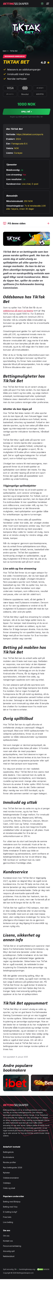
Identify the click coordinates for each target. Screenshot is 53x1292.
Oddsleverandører (11, 1178)
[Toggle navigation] (47, 3)
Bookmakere (8, 1157)
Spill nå (26, 111)
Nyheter (6, 1173)
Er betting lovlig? (10, 1212)
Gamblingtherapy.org (27, 1269)
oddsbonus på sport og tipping (18, 310)
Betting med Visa (10, 1207)
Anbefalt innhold (11, 1146)
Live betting (8, 1222)
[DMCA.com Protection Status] (43, 1269)
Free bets (7, 1217)
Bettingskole (8, 1152)
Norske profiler (9, 1162)
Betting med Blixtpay (11, 1202)
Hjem (4, 51)
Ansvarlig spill (9, 1251)
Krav (42, 3)
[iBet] (16, 1083)
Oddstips (7, 1183)
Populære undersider (13, 1196)
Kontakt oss (8, 1241)
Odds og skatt (9, 1188)
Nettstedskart (8, 1256)
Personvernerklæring (12, 1246)
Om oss (6, 1230)
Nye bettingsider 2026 (12, 1167)
